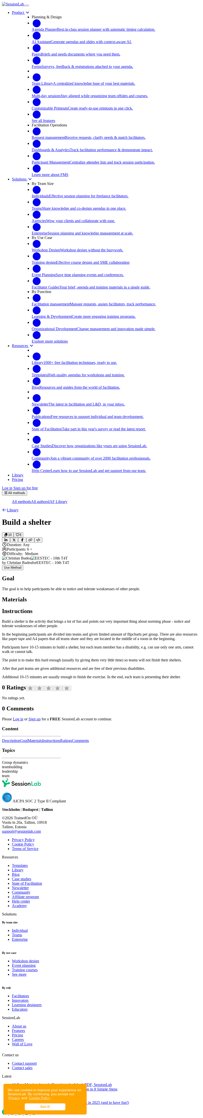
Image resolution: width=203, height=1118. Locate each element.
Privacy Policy (23, 840)
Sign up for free (25, 488)
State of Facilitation (27, 883)
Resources (20, 346)
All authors (39, 502)
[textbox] (101, 589)
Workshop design (25, 961)
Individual (20, 930)
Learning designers (27, 1005)
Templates (20, 865)
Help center (21, 901)
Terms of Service (25, 849)
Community (21, 892)
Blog (16, 874)
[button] (10, 510)
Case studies (21, 879)
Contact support (24, 1063)
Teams (17, 935)
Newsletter (20, 888)
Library (18, 870)
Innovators (20, 1000)
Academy (19, 906)
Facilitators (20, 996)
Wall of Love (22, 1044)
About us (19, 1026)
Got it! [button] (45, 1107)
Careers (18, 1039)
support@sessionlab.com (21, 831)
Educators (19, 1009)
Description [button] (11, 740)
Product (18, 12)
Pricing (17, 1035)
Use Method (12, 567)
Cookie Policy (39, 1098)
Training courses (25, 970)
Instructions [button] (51, 740)
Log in (7, 488)
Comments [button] (80, 740)
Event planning (24, 965)
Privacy (14, 1098)
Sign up (34, 719)
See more (19, 974)
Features (18, 1031)
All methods (21, 502)
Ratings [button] (66, 740)
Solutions (19, 179)
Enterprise (20, 939)
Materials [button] (35, 740)
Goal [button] (24, 740)
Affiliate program (25, 897)
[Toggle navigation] (27, 5)
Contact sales (22, 1068)
